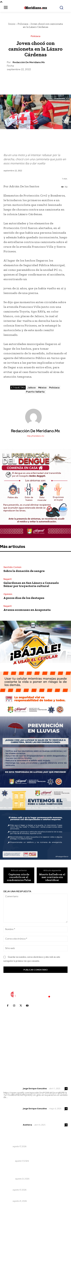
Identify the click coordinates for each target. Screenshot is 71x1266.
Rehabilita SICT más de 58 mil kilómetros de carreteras (30, 1154)
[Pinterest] (35, 79)
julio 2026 (11, 1229)
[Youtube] (27, 1005)
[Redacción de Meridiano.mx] (35, 417)
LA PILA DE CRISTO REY (18, 1142)
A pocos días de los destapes (23, 598)
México (42, 387)
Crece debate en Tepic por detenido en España (33, 1185)
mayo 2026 (12, 1240)
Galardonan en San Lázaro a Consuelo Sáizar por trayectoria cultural (31, 584)
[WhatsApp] (43, 79)
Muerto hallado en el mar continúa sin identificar (52, 877)
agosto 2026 (13, 1224)
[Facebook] (19, 79)
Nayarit (7, 579)
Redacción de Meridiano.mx (29, 62)
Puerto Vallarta (35, 391)
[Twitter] (27, 79)
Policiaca (23, 23)
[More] (51, 79)
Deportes (8, 1178)
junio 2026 (11, 1234)
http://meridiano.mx (35, 436)
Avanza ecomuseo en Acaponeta (27, 610)
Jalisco (31, 387)
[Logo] (35, 994)
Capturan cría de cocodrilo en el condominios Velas (19, 877)
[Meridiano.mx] (35, 8)
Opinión (7, 594)
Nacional (8, 1161)
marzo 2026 (12, 1250)
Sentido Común (12, 567)
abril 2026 (11, 1245)
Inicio (11, 23)
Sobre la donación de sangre (24, 571)
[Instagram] (14, 1005)
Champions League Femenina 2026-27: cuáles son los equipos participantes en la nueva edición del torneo (35, 1171)
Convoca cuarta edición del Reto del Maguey (31, 1196)
